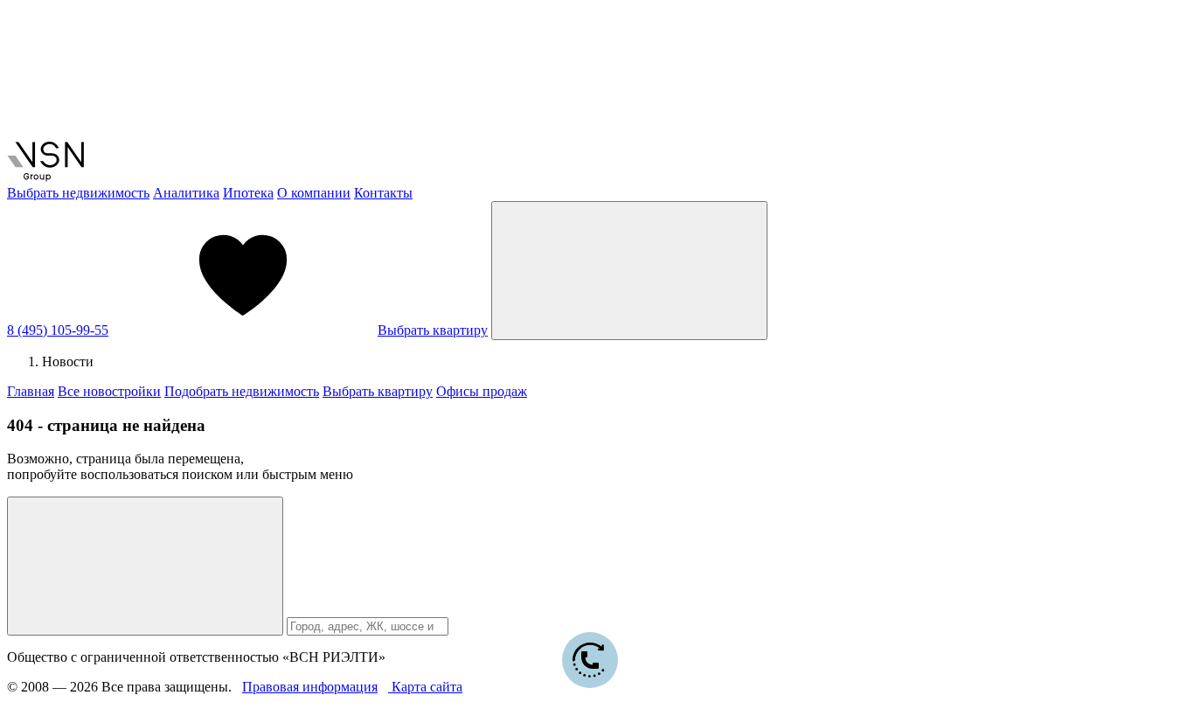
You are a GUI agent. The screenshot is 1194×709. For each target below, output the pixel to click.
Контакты (383, 192)
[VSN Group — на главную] (45, 177)
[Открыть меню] (629, 270)
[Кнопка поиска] (145, 566)
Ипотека (248, 192)
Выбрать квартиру (433, 330)
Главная (30, 391)
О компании (314, 192)
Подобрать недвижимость (241, 391)
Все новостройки (109, 391)
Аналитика (186, 192)
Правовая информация (310, 686)
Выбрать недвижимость (78, 192)
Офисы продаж (481, 391)
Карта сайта (425, 686)
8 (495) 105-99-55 (57, 330)
